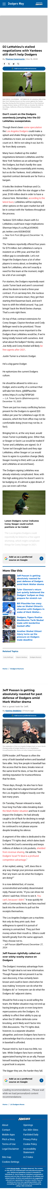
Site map (6, 1157)
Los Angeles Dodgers (17, 131)
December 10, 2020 (12, 401)
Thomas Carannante (15, 59)
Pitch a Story (8, 1139)
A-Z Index (28, 1157)
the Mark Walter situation (15, 811)
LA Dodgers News (17, 1104)
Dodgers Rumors (35, 657)
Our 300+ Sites (30, 1129)
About (5, 1125)
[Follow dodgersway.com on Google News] (41, 558)
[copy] (18, 64)
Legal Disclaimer (10, 1148)
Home (5, 669)
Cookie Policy (30, 1144)
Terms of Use (9, 1144)
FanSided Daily (30, 1134)
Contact (6, 1129)
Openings (28, 1125)
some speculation (33, 127)
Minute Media (15, 1168)
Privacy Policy (30, 1139)
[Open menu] (4, 3)
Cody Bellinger (8, 657)
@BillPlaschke (29, 391)
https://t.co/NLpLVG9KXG (25, 227)
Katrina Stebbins (13, 711)
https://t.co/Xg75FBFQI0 (21, 394)
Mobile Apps (8, 1134)
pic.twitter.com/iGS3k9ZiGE (17, 231)
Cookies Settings (10, 1161)
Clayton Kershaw (21, 657)
